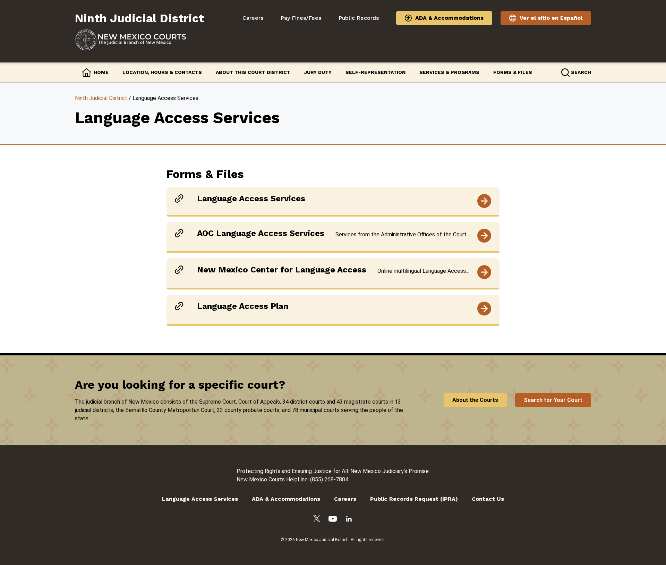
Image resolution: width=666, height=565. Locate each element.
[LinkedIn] (349, 520)
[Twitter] (316, 520)
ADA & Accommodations (449, 18)
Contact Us (488, 499)
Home (101, 72)
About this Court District (253, 72)
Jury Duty (318, 72)
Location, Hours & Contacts (162, 72)
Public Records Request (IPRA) (414, 499)
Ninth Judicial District (101, 98)
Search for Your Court (553, 400)
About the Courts (475, 400)
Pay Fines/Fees (301, 18)
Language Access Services (200, 499)
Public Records (359, 18)
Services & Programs (449, 72)
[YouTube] (332, 519)
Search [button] (581, 72)
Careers (252, 18)
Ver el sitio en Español (551, 18)
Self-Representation (375, 72)
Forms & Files (512, 72)
